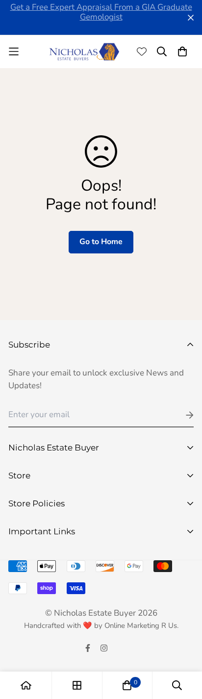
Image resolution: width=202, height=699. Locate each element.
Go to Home (101, 241)
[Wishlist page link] (142, 51)
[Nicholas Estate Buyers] (85, 51)
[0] (127, 685)
